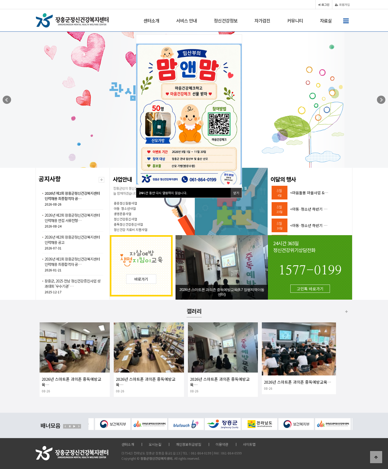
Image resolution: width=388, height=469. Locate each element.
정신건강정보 (226, 20)
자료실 (326, 20)
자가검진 (262, 20)
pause (70, 426)
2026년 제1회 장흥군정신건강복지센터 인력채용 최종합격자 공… (72, 261)
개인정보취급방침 (188, 444)
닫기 (236, 193)
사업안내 (122, 179)
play (74, 426)
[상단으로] (376, 457)
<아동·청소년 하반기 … (308, 209)
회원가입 (344, 4)
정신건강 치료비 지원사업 (130, 229)
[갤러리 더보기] (346, 311)
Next (381, 100)
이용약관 (222, 444)
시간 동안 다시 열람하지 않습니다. (163, 193)
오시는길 (155, 444)
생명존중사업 (122, 213)
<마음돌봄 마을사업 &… (309, 192)
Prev (7, 100)
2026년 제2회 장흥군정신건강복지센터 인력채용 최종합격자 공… (72, 196)
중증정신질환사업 (125, 203)
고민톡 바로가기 (310, 288)
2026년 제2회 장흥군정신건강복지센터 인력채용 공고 (72, 239)
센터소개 (151, 20)
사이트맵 (249, 444)
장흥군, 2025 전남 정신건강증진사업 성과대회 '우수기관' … (72, 283)
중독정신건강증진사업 (128, 224)
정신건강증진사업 (125, 219)
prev (65, 426)
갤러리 (194, 311)
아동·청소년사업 (125, 208)
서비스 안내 (186, 20)
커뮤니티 (295, 20)
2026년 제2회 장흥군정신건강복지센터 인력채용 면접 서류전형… (72, 217)
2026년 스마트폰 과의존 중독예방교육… (297, 382)
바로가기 (141, 279)
